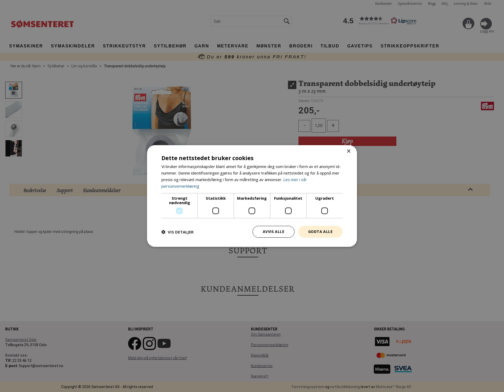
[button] (177, 232)
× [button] (348, 151)
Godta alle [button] (320, 231)
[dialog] (252, 196)
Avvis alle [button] (273, 231)
